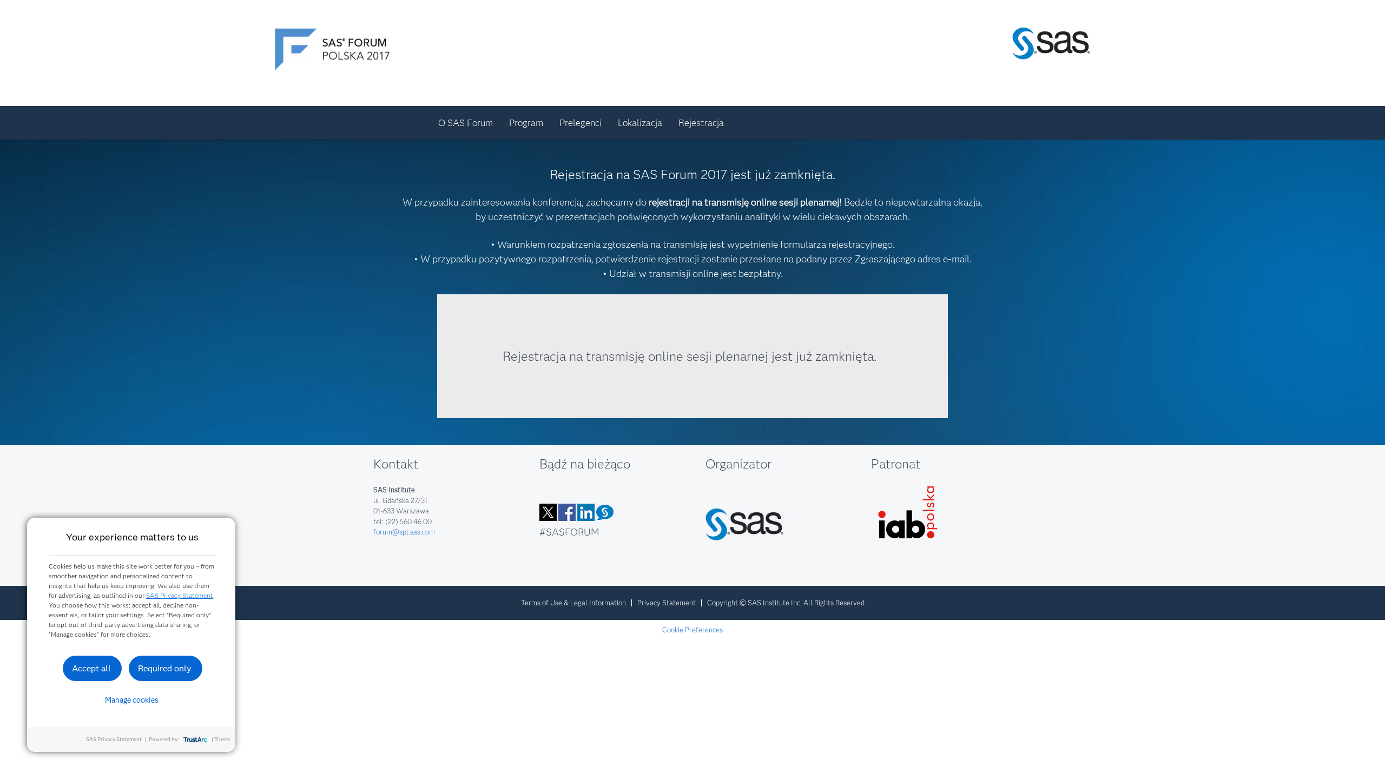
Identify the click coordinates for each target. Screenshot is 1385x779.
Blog (605, 512)
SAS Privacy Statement (179, 595)
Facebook (567, 512)
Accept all (91, 668)
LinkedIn (586, 512)
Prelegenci (580, 122)
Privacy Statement (666, 602)
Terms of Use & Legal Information (573, 602)
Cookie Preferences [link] (692, 629)
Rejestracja (701, 122)
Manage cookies (132, 700)
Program (526, 122)
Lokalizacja (640, 122)
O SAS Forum (465, 122)
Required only (165, 668)
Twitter (548, 512)
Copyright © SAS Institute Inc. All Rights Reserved (786, 602)
